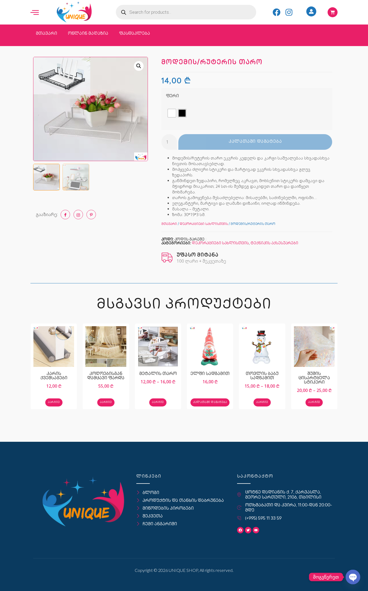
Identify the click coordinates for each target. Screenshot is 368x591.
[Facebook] (276, 12)
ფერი (172, 96)
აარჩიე (54, 402)
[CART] (333, 12)
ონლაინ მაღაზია (88, 34)
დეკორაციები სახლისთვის (204, 224)
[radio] (172, 113)
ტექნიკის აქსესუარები (274, 243)
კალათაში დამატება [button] (210, 402)
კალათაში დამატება (255, 142)
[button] (139, 66)
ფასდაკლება (134, 34)
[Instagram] (288, 12)
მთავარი (46, 34)
